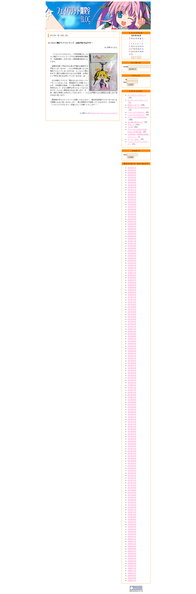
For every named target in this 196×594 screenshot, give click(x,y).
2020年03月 (132, 234)
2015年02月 (132, 378)
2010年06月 (132, 524)
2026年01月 (132, 168)
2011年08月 (132, 490)
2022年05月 (132, 197)
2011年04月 (132, 500)
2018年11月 (132, 270)
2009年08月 (132, 549)
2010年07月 (132, 522)
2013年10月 (132, 427)
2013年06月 (132, 436)
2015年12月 (132, 356)
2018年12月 (132, 268)
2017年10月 (132, 302)
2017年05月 (132, 314)
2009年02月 (132, 563)
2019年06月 (132, 253)
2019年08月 (132, 248)
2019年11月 (132, 243)
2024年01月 (132, 175)
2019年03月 (132, 261)
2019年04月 (132, 258)
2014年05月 (132, 410)
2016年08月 (132, 336)
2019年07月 (132, 251)
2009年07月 (132, 551)
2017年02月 (132, 322)
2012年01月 (132, 478)
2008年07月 (132, 580)
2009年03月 (132, 561)
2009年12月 (132, 539)
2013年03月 (132, 444)
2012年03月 (132, 473)
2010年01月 (132, 537)
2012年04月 (132, 471)
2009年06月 (132, 554)
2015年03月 (132, 375)
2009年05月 (132, 556)
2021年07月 (132, 207)
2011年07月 (132, 493)
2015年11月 (132, 358)
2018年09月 (132, 275)
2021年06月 (132, 209)
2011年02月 (132, 505)
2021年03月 (132, 217)
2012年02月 (132, 475)
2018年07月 (132, 280)
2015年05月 (132, 370)
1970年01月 (132, 385)
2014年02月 (132, 417)
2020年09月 (132, 224)
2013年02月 (132, 446)
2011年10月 (132, 485)
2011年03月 (132, 502)
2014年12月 (132, 383)
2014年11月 (132, 390)
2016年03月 (132, 348)
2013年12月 (132, 422)
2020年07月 (132, 226)
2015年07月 (132, 366)
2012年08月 (132, 461)
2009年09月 (132, 546)
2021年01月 (132, 219)
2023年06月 (132, 180)
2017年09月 (132, 305)
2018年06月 (132, 283)
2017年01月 (132, 324)
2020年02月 (132, 236)
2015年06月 (132, 368)
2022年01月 (132, 202)
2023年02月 (132, 185)
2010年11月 (132, 512)
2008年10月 (132, 573)
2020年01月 (132, 239)
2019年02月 (132, 263)
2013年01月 (132, 449)
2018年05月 (132, 285)
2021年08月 (132, 204)
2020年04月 (132, 231)
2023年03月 (132, 182)
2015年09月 (132, 361)
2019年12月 (132, 241)
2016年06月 (132, 341)
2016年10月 (132, 331)
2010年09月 (132, 517)
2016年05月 (132, 344)
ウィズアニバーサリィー (137, 95)
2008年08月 (132, 578)
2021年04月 (132, 214)
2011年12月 (132, 480)
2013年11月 (132, 424)
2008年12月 (132, 568)
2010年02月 (132, 534)
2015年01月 (132, 380)
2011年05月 (132, 497)
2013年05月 (132, 439)
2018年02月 (132, 292)
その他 (130, 127)
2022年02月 (132, 200)
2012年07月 (132, 463)
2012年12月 (132, 451)
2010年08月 (132, 519)
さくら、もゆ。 (134, 139)
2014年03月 (132, 414)
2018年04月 (132, 287)
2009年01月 (132, 566)
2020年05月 (132, 229)
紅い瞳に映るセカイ (135, 122)
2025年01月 (132, 170)
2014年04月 (132, 412)
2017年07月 (132, 309)
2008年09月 (132, 576)
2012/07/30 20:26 (97, 113)
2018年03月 (132, 290)
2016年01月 (132, 353)
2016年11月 (132, 329)
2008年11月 (132, 571)
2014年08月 (132, 402)
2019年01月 (132, 265)
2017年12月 (132, 297)
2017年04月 (132, 317)
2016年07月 (132, 339)
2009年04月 (132, 559)
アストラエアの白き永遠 (137, 117)
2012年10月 (132, 456)
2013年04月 (132, 441)
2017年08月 (132, 307)
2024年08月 (132, 173)
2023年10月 (132, 178)
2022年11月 (132, 190)
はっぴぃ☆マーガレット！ (138, 100)
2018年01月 (132, 295)
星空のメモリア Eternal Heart (138, 107)
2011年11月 (132, 483)
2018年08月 (132, 278)
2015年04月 (132, 373)
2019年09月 (132, 246)
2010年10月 (132, 515)
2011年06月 (132, 495)
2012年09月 (132, 458)
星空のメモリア (134, 105)
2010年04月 (132, 529)
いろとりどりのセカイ (136, 112)
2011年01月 (132, 507)
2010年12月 (132, 510)
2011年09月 (132, 488)
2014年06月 (132, 407)
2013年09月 (132, 429)
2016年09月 (132, 334)
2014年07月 (132, 405)
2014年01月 (132, 419)
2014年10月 (132, 392)
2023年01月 (132, 187)
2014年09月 (132, 395)
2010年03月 (132, 532)
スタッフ (131, 125)
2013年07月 (132, 434)
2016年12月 (132, 327)
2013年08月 (132, 432)
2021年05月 (132, 212)
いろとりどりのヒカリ (110, 113)
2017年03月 (132, 319)
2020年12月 (132, 222)
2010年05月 (132, 527)
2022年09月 (132, 192)
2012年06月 (132, 466)
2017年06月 (132, 312)
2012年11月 (132, 454)
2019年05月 (132, 256)
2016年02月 (132, 351)
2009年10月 (132, 544)
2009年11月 (132, 541)
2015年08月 (132, 363)
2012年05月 (132, 468)
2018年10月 (132, 273)
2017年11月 (132, 300)
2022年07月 (132, 195)
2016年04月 (132, 346)
